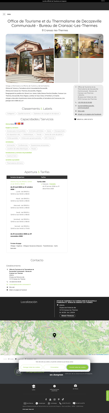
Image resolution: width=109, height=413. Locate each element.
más (35, 359)
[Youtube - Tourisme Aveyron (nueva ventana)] (50, 399)
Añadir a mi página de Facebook (89, 114)
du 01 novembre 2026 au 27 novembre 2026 (21, 235)
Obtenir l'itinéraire (67, 316)
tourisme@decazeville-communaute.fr (86, 107)
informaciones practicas (54, 390)
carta (33, 389)
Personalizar (54, 367)
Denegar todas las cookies (31, 367)
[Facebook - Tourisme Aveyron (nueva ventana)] (46, 399)
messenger (20, 359)
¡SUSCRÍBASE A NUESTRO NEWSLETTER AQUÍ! (54, 379)
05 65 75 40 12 (66, 403)
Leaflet (89, 354)
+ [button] (107, 322)
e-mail (12, 359)
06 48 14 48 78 (80, 403)
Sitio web (81, 111)
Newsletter (108, 395)
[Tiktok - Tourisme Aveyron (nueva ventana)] (63, 399)
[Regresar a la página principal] (4, 14)
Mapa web (31, 409)
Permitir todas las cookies (77, 367)
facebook (30, 359)
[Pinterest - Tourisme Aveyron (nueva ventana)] (58, 399)
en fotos (75, 388)
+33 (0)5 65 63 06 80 (85, 102)
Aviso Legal (25, 409)
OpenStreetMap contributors (103, 354)
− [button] (107, 324)
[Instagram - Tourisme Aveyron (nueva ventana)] (54, 399)
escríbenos (30, 403)
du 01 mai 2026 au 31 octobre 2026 (22, 188)
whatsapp (54, 403)
